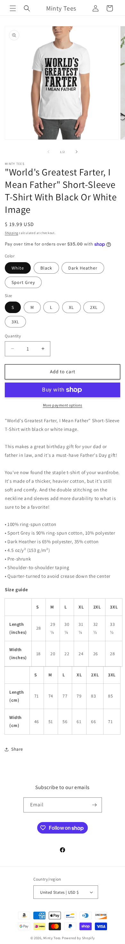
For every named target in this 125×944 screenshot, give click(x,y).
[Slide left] (48, 152)
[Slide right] (77, 152)
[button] (13, 8)
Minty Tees (52, 938)
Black (46, 268)
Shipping (11, 233)
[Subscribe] (95, 804)
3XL (15, 322)
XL (71, 307)
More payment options (62, 405)
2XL (94, 307)
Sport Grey (23, 282)
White (18, 268)
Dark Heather (82, 268)
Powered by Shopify (78, 938)
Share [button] (17, 749)
